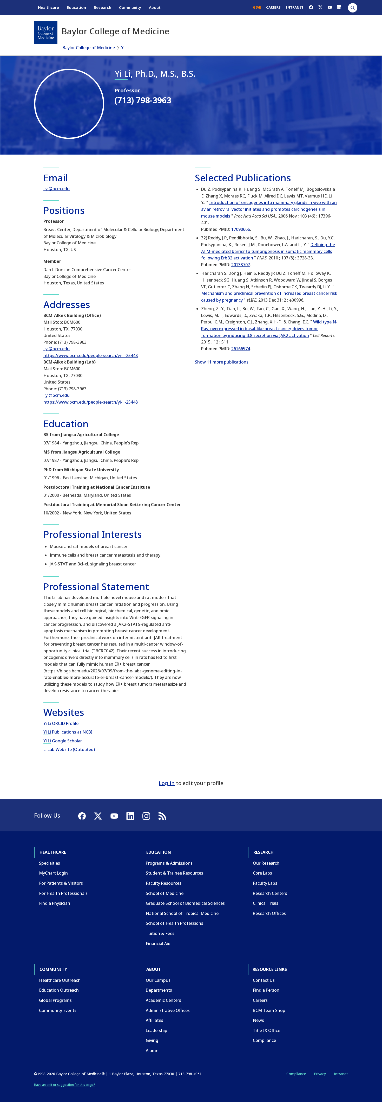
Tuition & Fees (160, 933)
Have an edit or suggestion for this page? (64, 1084)
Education (76, 7)
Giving (152, 1040)
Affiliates (154, 1020)
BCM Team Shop (269, 1010)
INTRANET (295, 7)
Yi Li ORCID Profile (60, 723)
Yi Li (125, 47)
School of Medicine (164, 893)
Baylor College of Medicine (89, 47)
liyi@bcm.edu (56, 189)
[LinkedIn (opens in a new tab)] (339, 7)
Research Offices (269, 913)
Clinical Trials (265, 903)
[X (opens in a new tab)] (320, 7)
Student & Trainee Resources (174, 873)
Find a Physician (54, 903)
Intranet (341, 1073)
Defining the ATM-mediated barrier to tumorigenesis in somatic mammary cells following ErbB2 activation (268, 251)
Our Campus (158, 980)
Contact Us (264, 980)
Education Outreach (59, 990)
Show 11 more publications (221, 362)
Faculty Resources (163, 883)
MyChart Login (53, 873)
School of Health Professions (174, 923)
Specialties (49, 863)
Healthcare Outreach (60, 980)
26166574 (240, 349)
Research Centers (270, 893)
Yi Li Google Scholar (62, 741)
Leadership (156, 1030)
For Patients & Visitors (61, 883)
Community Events (57, 1010)
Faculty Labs (265, 883)
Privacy (320, 1073)
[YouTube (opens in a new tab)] (330, 7)
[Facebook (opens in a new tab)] (311, 7)
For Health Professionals (63, 893)
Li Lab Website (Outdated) (69, 749)
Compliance (264, 1040)
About (155, 7)
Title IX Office (266, 1030)
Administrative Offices (168, 1010)
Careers (260, 1000)
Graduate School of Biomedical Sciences (185, 903)
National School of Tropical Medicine (182, 913)
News (258, 1020)
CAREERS (273, 7)
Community (130, 7)
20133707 (240, 264)
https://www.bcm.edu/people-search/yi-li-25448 (90, 355)
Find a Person (266, 990)
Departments (159, 990)
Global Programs (55, 1000)
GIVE (257, 7)
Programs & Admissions (169, 863)
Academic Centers (163, 1000)
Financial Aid (158, 943)
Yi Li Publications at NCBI (68, 732)
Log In (167, 783)
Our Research (266, 863)
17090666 (240, 229)
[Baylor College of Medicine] (45, 32)
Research (102, 7)
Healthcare (48, 7)
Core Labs (262, 873)
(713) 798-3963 (143, 100)
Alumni (153, 1050)
